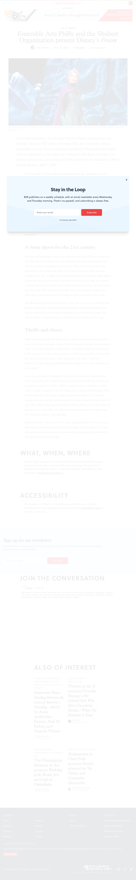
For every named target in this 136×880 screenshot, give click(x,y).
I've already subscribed (68, 220)
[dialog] (68, 440)
